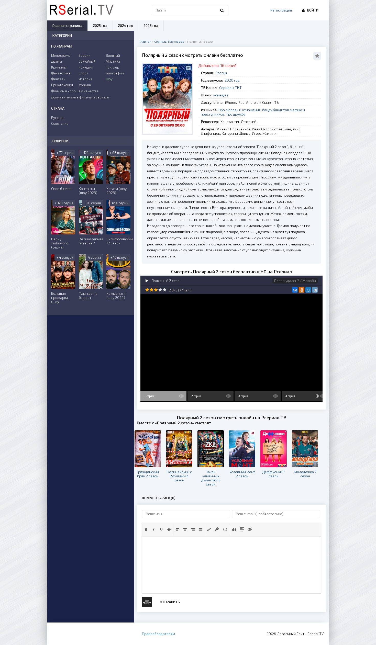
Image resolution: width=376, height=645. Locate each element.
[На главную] (81, 10)
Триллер (112, 67)
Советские (60, 123)
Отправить (170, 602)
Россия (221, 73)
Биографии (115, 73)
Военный (113, 55)
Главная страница (67, 25)
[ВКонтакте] (295, 290)
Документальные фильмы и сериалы (80, 97)
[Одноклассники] (301, 290)
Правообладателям (158, 633)
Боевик (84, 55)
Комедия (86, 67)
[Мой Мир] (308, 290)
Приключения (62, 85)
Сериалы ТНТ (230, 87)
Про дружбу (236, 114)
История (85, 79)
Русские (57, 118)
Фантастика (60, 73)
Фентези (58, 79)
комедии (220, 95)
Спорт (83, 73)
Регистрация (281, 10)
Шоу (109, 79)
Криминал (59, 67)
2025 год (100, 25)
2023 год (150, 25)
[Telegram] (315, 290)
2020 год (232, 80)
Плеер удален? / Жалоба (295, 280)
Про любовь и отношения (239, 110)
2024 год (125, 25)
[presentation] (146, 529)
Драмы (56, 61)
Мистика (113, 61)
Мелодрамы (61, 55)
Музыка (85, 85)
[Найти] (222, 10)
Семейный (87, 61)
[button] (146, 529)
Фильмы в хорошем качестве (75, 91)
